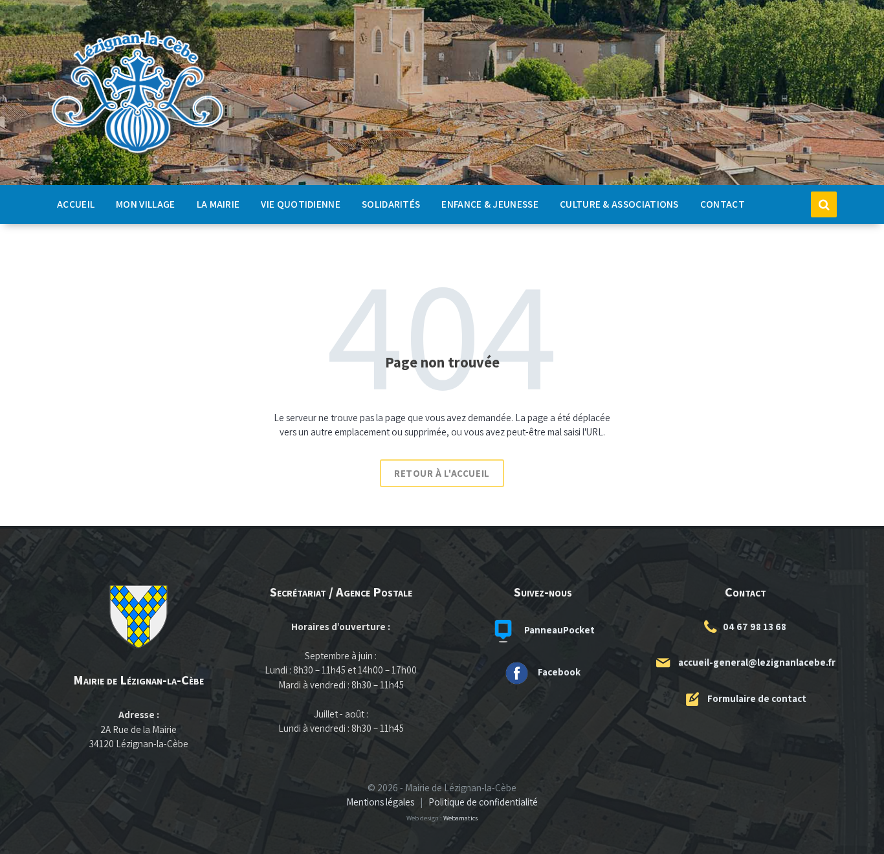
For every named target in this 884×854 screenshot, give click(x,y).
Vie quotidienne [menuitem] (300, 203)
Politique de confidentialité (483, 802)
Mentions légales (380, 802)
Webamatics (460, 817)
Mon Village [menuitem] (145, 203)
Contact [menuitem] (722, 203)
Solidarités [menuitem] (391, 203)
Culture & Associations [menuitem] (619, 203)
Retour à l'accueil (442, 473)
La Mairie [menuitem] (218, 203)
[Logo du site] (137, 154)
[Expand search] (824, 204)
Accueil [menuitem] (75, 203)
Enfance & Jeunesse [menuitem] (489, 203)
